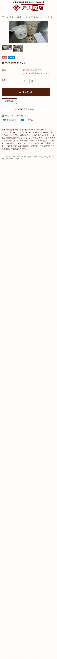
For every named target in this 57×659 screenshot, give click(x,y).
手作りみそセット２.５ (41, 17)
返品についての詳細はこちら (16, 116)
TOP (4, 17)
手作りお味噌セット (18, 17)
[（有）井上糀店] (28, 10)
